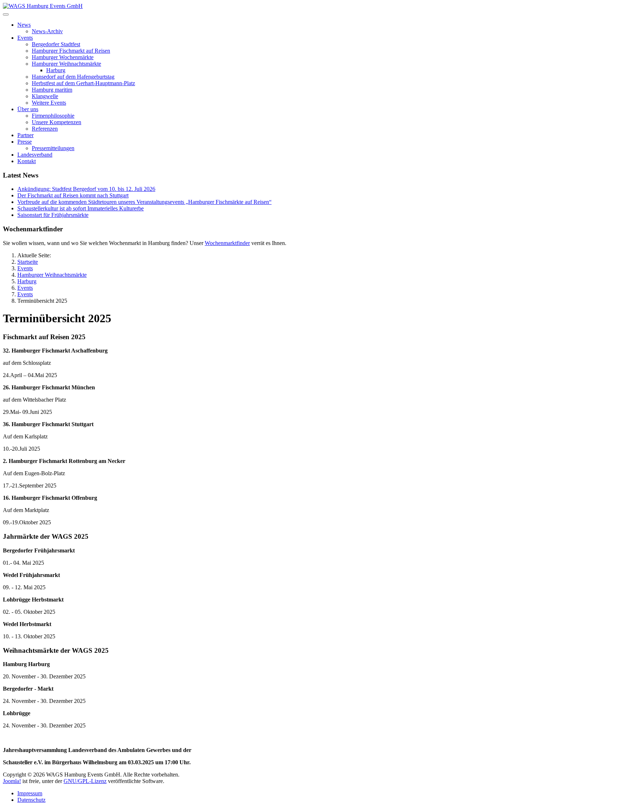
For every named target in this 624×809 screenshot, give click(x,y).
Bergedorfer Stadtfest (56, 44)
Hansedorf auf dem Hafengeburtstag (73, 77)
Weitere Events (49, 103)
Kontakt (26, 161)
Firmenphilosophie (53, 116)
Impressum (29, 793)
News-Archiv (47, 31)
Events (25, 38)
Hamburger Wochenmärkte (63, 57)
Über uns (27, 109)
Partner (25, 135)
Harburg (55, 70)
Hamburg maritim (52, 90)
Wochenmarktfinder (227, 243)
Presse (24, 142)
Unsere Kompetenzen (56, 122)
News (24, 25)
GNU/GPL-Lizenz (85, 781)
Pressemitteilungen (53, 148)
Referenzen (45, 129)
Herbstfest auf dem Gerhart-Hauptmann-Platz (83, 83)
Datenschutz (31, 800)
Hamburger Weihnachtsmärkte (66, 64)
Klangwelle (45, 96)
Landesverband (34, 155)
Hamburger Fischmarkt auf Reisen (71, 51)
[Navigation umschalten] (6, 14)
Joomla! (12, 781)
